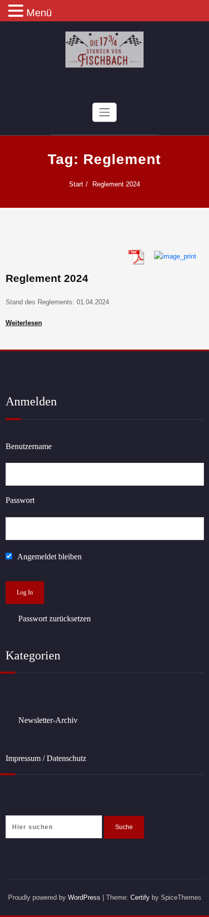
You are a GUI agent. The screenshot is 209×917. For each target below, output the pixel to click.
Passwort (20, 500)
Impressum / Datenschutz (46, 758)
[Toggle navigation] (104, 112)
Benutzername (29, 446)
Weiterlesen (24, 323)
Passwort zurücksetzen (54, 618)
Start (76, 184)
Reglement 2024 (116, 184)
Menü (39, 12)
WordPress (84, 897)
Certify (140, 897)
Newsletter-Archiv (48, 720)
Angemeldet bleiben (49, 556)
